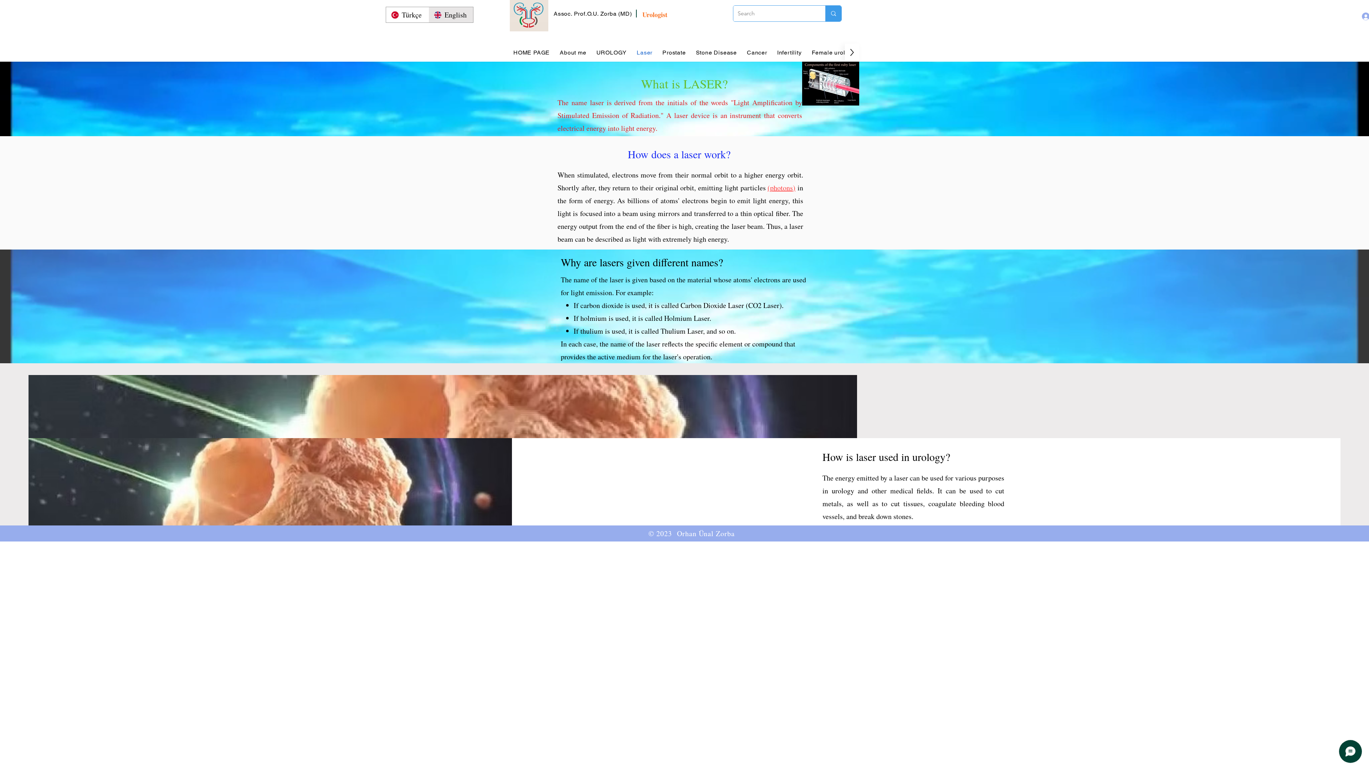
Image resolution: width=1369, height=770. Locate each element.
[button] (593, 14)
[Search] (833, 13)
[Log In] (1359, 16)
